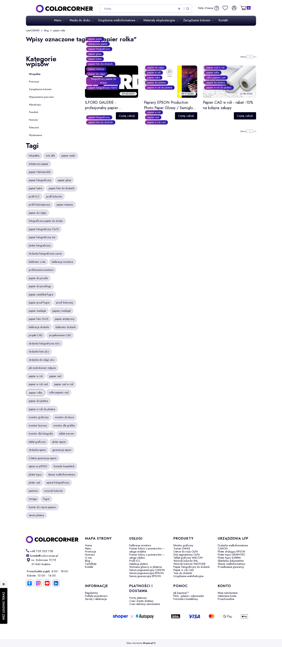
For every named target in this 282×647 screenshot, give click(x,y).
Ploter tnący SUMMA (229, 558)
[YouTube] (47, 583)
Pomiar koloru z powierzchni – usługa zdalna (146, 556)
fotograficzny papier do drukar (103, 81)
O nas (88, 558)
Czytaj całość (127, 116)
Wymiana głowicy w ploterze (145, 567)
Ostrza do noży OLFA (185, 551)
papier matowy (96, 69)
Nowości (33, 120)
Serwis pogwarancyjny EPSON (146, 573)
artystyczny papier (97, 44)
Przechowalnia (226, 599)
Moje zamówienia (227, 593)
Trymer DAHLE (181, 548)
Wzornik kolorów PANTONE (189, 564)
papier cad (153, 117)
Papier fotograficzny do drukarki (191, 567)
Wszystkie (34, 74)
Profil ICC (134, 561)
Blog (46, 30)
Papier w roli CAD (183, 570)
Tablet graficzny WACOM (187, 558)
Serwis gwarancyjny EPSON (145, 576)
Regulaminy (91, 593)
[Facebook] (29, 583)
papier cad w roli (215, 67)
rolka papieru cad (215, 77)
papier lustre (94, 59)
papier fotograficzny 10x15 (102, 88)
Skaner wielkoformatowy (231, 564)
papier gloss (94, 54)
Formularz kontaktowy (185, 599)
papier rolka (153, 77)
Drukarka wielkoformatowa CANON (233, 546)
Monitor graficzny (183, 545)
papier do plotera (156, 82)
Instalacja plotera (138, 564)
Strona (243, 56)
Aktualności (35, 104)
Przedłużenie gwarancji (231, 567)
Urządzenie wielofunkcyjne (188, 576)
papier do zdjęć (96, 74)
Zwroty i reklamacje (96, 599)
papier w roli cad (156, 122)
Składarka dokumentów (231, 561)
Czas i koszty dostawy (141, 601)
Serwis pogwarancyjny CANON (147, 570)
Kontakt (89, 567)
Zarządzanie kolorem (40, 89)
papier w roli (154, 72)
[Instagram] (38, 583)
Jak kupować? (181, 593)
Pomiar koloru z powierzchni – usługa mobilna (146, 550)
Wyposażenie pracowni (41, 97)
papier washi (95, 39)
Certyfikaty (90, 564)
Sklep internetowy (139, 643)
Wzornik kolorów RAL (185, 561)
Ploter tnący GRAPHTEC (231, 555)
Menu (88, 548)
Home (88, 545)
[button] (187, 8)
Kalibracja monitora (140, 545)
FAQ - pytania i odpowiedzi (188, 596)
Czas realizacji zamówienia (144, 604)
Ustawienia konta (227, 596)
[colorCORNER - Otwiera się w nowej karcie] (52, 539)
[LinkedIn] (56, 583)
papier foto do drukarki (100, 64)
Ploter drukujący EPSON (231, 551)
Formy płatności (138, 598)
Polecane (34, 127)
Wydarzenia (35, 135)
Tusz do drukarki (182, 573)
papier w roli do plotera (159, 87)
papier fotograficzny (99, 49)
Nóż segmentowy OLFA (186, 555)
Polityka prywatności (96, 596)
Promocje (34, 81)
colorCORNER (33, 30)
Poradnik (33, 112)
